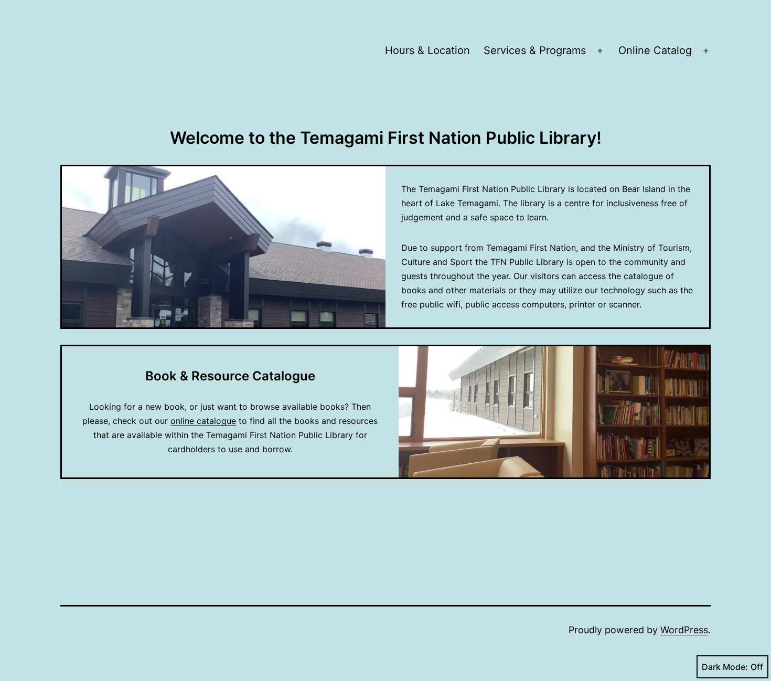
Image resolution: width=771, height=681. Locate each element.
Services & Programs (535, 50)
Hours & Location (427, 50)
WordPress (684, 629)
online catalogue (203, 421)
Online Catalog (655, 50)
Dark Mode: (725, 667)
